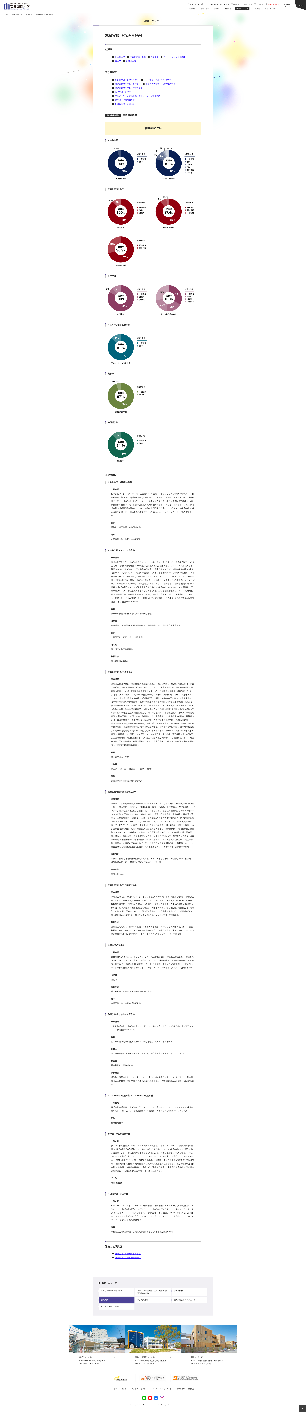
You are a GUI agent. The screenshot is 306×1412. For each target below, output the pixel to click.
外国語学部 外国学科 (125, 104)
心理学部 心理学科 (124, 92)
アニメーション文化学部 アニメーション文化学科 (137, 96)
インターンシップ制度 (110, 1306)
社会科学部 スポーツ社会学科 (157, 80)
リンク (154, 1389)
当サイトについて (120, 1389)
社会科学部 (120, 57)
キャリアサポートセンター (112, 1291)
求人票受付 (178, 1291)
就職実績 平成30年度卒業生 (128, 1258)
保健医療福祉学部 (138, 57)
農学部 (118, 61)
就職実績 (104, 1300)
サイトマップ (167, 1389)
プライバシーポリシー (139, 1389)
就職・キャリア (109, 1283)
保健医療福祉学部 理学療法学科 (160, 84)
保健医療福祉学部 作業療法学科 (130, 88)
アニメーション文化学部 (174, 57)
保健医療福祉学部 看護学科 (128, 84)
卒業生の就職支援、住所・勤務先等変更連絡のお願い (152, 1292)
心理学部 (154, 57)
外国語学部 (131, 61)
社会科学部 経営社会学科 (127, 80)
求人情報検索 (142, 1300)
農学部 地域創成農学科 (126, 100)
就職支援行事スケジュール (184, 1300)
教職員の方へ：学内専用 (185, 1389)
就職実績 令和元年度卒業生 (128, 1254)
